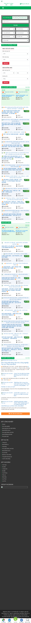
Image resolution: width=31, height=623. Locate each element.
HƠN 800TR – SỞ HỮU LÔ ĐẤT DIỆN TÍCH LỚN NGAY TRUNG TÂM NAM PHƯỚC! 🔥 (11, 290)
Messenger (21, 622)
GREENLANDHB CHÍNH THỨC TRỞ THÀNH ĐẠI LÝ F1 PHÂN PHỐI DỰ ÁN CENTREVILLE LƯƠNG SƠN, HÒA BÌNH (15, 404)
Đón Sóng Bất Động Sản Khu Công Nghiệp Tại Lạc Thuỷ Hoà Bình (15, 363)
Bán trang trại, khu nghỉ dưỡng (8, 428)
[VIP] (8, 92)
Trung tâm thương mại (7, 456)
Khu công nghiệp (6, 426)
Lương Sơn (4, 468)
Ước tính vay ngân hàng (16, 413)
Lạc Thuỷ (4, 479)
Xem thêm (27, 87)
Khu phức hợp (5, 436)
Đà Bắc (3, 470)
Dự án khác (6, 115)
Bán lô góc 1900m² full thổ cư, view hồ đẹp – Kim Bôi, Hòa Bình (22, 236)
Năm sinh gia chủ (6, 51)
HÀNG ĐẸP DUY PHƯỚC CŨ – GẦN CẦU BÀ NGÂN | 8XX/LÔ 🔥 (11, 278)
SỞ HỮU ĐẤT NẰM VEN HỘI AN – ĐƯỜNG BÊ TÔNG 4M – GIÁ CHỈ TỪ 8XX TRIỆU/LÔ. (11, 303)
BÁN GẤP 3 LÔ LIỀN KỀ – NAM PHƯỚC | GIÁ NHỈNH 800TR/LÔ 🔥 (12, 247)
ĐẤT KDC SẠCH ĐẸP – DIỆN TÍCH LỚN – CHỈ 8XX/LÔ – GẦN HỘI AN (12, 337)
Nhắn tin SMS (27, 622)
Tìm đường (3, 622)
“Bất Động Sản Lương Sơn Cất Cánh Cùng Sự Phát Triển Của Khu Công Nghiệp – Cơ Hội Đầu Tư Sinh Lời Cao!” (15, 384)
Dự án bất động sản (9, 87)
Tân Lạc (4, 475)
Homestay (4, 446)
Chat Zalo (9, 622)
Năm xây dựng (5, 57)
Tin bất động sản (8, 358)
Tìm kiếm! (15, 25)
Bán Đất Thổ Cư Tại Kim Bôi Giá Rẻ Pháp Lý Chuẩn (8, 96)
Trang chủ (4, 442)
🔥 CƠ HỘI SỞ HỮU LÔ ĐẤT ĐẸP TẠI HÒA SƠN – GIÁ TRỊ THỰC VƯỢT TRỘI (12, 146)
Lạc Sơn (4, 481)
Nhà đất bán (6, 222)
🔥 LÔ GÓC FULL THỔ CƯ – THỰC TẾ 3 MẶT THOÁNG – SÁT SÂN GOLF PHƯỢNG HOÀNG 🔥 (13, 203)
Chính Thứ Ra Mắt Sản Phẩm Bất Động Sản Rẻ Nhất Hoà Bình (21, 375)
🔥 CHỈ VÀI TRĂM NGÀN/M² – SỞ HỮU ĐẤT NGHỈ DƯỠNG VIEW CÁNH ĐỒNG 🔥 (13, 169)
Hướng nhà (4, 76)
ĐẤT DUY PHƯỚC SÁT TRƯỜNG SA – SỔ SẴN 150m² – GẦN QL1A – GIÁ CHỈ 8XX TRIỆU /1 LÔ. (12, 350)
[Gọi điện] (15, 619)
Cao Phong (4, 472)
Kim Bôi (4, 466)
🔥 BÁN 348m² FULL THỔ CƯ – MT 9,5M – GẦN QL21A (11, 191)
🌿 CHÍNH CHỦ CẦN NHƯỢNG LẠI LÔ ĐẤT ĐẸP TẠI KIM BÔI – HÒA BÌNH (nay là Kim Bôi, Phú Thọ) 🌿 (13, 158)
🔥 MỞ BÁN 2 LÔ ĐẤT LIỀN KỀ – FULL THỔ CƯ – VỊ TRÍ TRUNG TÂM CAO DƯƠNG (12, 181)
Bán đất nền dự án (6, 430)
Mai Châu (4, 477)
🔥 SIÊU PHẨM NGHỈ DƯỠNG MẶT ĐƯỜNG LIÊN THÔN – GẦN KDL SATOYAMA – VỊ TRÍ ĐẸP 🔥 (11, 112)
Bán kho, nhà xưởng (6, 454)
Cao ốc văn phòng (6, 458)
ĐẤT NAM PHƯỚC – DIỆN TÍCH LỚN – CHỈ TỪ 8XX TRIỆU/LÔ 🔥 (12, 314)
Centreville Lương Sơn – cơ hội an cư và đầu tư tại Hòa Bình (21, 394)
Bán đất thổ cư (5, 444)
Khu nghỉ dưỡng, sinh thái (8, 432)
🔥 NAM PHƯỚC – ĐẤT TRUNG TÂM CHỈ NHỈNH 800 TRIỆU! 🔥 (11, 267)
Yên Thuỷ (4, 464)
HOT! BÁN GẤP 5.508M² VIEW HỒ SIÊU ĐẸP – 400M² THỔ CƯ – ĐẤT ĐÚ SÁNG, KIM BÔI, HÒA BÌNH (22, 97)
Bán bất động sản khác (7, 434)
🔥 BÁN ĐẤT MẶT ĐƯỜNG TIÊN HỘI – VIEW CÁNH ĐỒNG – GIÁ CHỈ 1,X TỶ (12, 214)
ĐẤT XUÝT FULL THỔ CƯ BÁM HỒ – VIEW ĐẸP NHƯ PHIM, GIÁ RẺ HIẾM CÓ (11, 124)
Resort (3, 424)
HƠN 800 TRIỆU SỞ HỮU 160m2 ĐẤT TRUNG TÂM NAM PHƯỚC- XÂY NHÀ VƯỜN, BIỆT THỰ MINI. (12, 326)
